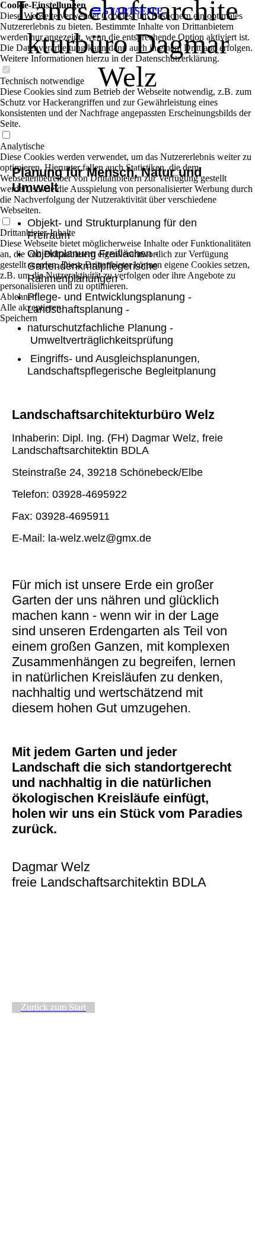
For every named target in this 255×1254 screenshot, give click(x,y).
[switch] (6, 70)
